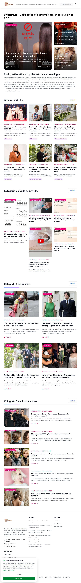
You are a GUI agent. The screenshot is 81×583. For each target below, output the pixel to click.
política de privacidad (8, 570)
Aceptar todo (19, 578)
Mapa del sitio (66, 577)
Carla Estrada (32, 124)
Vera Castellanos (58, 124)
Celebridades (25, 4)
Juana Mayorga (8, 124)
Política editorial (57, 577)
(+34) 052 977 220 (10, 543)
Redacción (56, 517)
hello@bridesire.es (11, 546)
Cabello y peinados (50, 4)
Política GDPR (48, 577)
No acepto (19, 574)
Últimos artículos (19, 4)
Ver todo (72, 100)
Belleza (56, 4)
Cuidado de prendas (42, 4)
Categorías (8, 551)
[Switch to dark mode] (75, 4)
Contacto (41, 577)
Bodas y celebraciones (33, 4)
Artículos (32, 517)
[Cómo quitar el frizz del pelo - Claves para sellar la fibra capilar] (28, 46)
